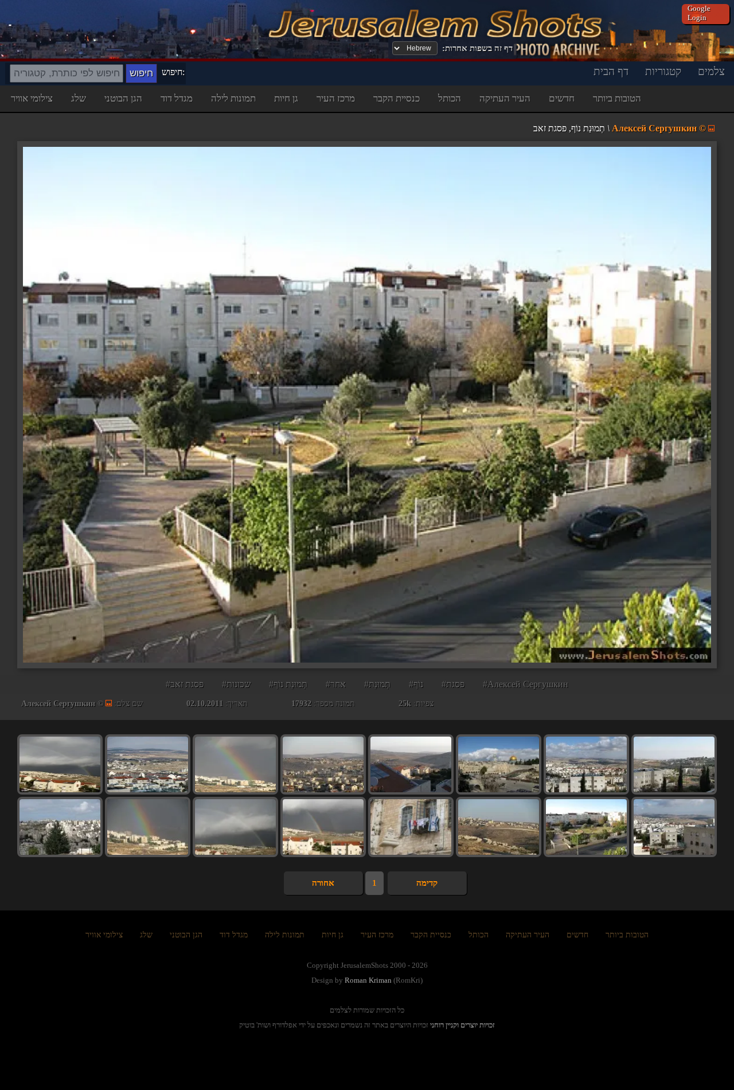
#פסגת (453, 684)
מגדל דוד (177, 98)
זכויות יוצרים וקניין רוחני (462, 1025)
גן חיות (286, 98)
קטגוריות (663, 71)
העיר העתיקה (504, 98)
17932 (301, 703)
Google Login (699, 13)
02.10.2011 (204, 703)
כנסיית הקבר (396, 98)
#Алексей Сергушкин (525, 684)
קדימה (427, 882)
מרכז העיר (336, 98)
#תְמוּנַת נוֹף (288, 684)
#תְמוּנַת (377, 684)
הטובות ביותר (617, 98)
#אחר (336, 684)
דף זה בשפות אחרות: (477, 48)
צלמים (711, 71)
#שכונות (236, 684)
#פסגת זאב (185, 684)
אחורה (323, 882)
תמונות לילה (233, 98)
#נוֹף (416, 684)
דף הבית (611, 71)
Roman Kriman (368, 980)
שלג (78, 98)
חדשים (562, 98)
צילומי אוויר (32, 98)
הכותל (449, 98)
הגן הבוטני (123, 98)
